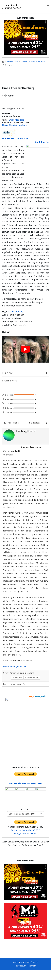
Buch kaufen (42, 142)
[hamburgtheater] (9, 435)
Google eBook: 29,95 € (25, 833)
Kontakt (32, 965)
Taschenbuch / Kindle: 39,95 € (25, 830)
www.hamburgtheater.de (14, 666)
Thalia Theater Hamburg (33, 61)
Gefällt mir (17, 678)
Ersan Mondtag (16, 119)
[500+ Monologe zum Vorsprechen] (25, 730)
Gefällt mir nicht (31, 678)
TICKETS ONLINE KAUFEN (15, 138)
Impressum (20, 965)
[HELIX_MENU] (48, 6)
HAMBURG (12, 61)
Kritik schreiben (13, 423)
